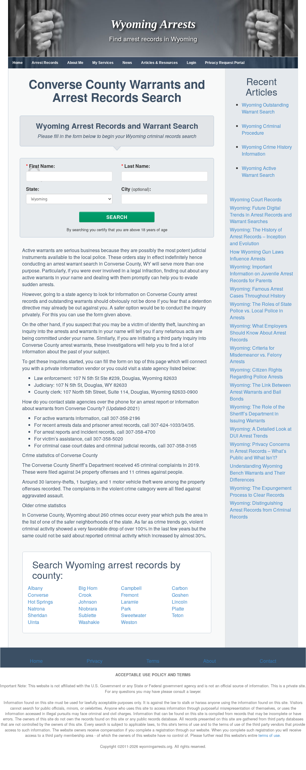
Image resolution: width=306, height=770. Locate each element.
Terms (152, 660)
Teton (177, 615)
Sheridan (37, 615)
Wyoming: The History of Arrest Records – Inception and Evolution (258, 236)
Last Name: (135, 166)
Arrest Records (45, 63)
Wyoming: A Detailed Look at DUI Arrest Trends (260, 432)
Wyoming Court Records (256, 199)
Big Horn (88, 588)
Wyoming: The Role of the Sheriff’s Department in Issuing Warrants (257, 413)
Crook (85, 594)
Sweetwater (133, 615)
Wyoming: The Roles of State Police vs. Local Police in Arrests (261, 310)
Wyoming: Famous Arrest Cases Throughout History (257, 292)
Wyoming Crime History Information (267, 150)
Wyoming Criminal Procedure (261, 129)
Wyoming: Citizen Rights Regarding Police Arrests (256, 373)
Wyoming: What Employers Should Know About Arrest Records (258, 332)
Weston (129, 622)
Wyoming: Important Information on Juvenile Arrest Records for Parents (261, 273)
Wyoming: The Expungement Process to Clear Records (260, 491)
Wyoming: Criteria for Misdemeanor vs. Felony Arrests (256, 354)
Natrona (36, 608)
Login (191, 63)
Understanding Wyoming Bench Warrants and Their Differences (257, 472)
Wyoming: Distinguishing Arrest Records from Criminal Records (260, 509)
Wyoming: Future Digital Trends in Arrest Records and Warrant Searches (261, 214)
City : (136, 189)
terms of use (269, 735)
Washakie (89, 622)
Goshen (180, 594)
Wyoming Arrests (153, 23)
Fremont (129, 594)
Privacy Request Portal (224, 63)
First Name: (40, 166)
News (127, 63)
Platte (178, 608)
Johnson (88, 601)
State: (32, 189)
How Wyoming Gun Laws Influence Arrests (257, 255)
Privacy (94, 660)
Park (126, 608)
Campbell (131, 588)
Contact (268, 660)
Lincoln (179, 601)
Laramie (129, 601)
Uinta (33, 622)
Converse (38, 594)
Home (18, 63)
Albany (35, 588)
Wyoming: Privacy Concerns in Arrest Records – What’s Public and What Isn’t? (260, 451)
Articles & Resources (159, 63)
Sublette (87, 615)
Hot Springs (40, 601)
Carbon (180, 588)
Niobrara (88, 608)
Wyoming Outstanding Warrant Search (265, 108)
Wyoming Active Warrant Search (259, 171)
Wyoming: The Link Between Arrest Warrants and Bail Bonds (260, 391)
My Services (103, 63)
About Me (75, 63)
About (209, 660)
